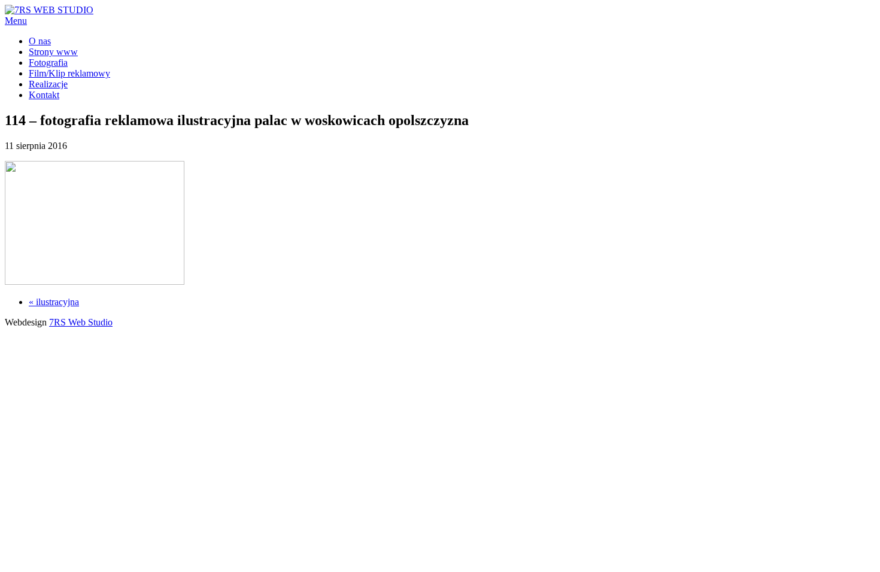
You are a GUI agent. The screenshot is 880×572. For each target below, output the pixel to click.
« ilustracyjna (54, 302)
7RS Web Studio (81, 322)
